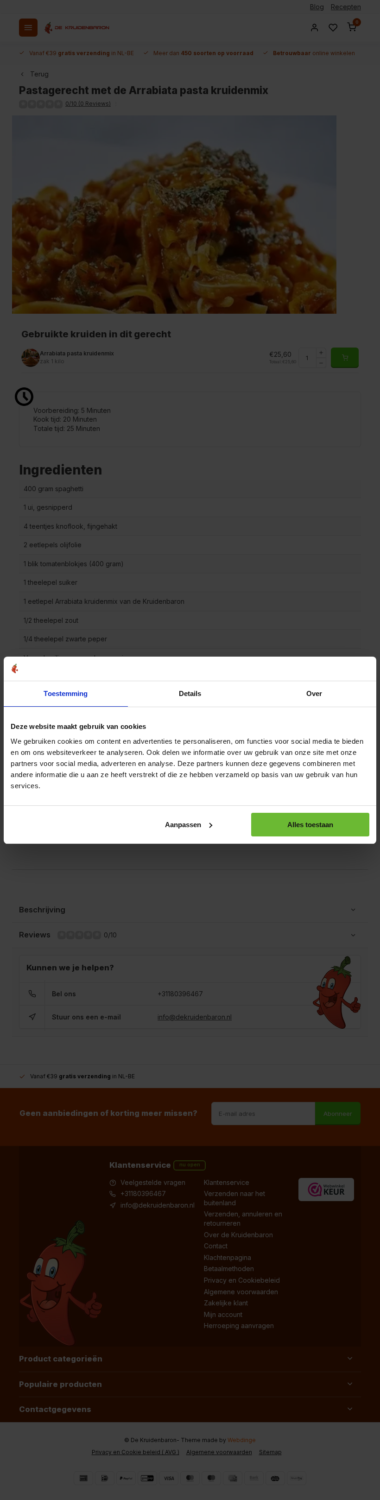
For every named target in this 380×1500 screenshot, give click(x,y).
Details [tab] (190, 693)
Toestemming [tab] (66, 693)
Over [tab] (314, 693)
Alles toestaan (310, 825)
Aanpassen (183, 825)
